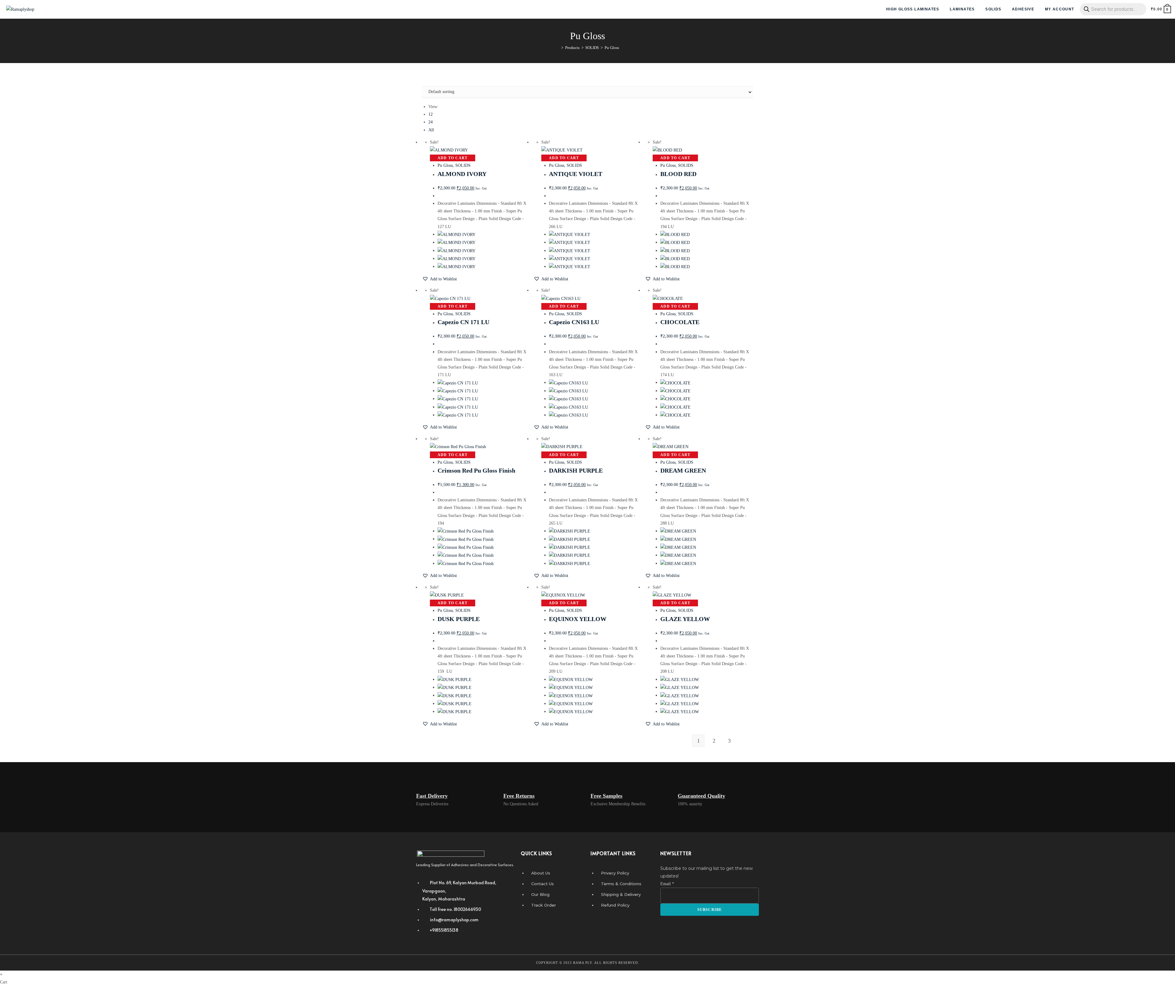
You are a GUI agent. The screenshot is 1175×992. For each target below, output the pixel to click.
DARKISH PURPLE (576, 470)
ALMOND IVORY (462, 173)
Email (667, 884)
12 (430, 114)
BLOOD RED (678, 173)
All (431, 130)
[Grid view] (424, 82)
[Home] (557, 47)
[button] (439, 279)
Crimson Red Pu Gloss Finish (476, 470)
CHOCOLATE (679, 322)
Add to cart (453, 158)
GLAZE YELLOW (685, 619)
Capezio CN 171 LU (463, 322)
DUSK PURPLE (459, 619)
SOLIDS (463, 165)
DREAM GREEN (683, 470)
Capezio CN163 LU (574, 322)
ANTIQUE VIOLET (575, 173)
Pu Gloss (445, 165)
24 (430, 122)
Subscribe (709, 910)
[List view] (427, 82)
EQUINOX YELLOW (577, 619)
